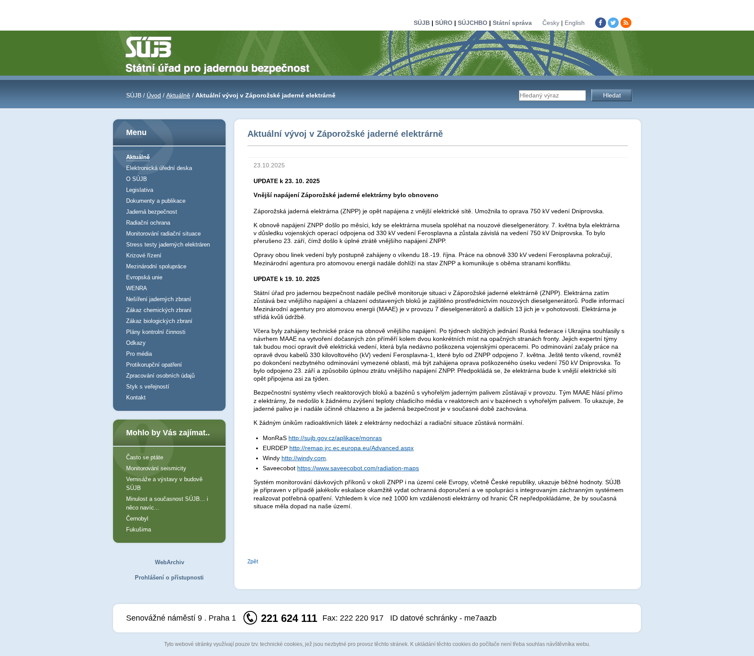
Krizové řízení (143, 255)
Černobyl (137, 518)
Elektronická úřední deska (159, 168)
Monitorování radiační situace (163, 233)
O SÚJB (136, 179)
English (575, 22)
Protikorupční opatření (154, 364)
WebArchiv (169, 562)
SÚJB (422, 22)
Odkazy (136, 343)
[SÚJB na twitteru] (613, 22)
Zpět (252, 562)
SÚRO (443, 22)
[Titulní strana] (221, 55)
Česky (550, 22)
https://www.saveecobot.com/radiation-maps (358, 468)
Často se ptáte (144, 457)
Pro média (139, 354)
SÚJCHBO (472, 22)
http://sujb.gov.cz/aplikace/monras (335, 437)
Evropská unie (144, 277)
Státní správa (512, 22)
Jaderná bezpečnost (151, 211)
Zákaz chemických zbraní (159, 310)
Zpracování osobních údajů (160, 375)
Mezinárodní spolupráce (156, 266)
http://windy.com (303, 458)
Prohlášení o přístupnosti (169, 577)
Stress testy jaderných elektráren (168, 244)
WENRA (136, 288)
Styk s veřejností (147, 386)
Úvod (154, 95)
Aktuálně (178, 95)
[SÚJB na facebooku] (600, 22)
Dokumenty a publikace (155, 201)
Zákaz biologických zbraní (159, 321)
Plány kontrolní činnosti (155, 332)
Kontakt (136, 397)
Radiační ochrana (148, 222)
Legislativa (139, 190)
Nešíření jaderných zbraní (158, 299)
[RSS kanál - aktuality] (625, 22)
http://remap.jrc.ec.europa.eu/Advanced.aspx (351, 447)
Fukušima (138, 529)
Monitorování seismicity (156, 468)
